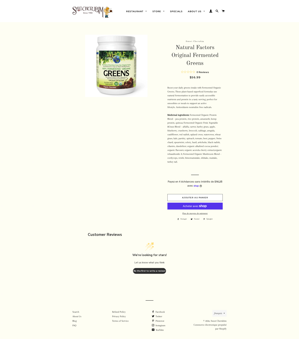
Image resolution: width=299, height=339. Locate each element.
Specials (176, 11)
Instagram (160, 325)
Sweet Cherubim (219, 320)
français (218, 313)
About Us (195, 11)
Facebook (160, 311)
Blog (74, 320)
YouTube (159, 330)
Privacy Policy (119, 316)
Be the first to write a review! (149, 270)
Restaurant (135, 11)
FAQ (74, 325)
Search (75, 311)
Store (157, 11)
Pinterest (159, 320)
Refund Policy (119, 311)
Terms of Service (120, 320)
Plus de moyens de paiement (195, 213)
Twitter (158, 316)
